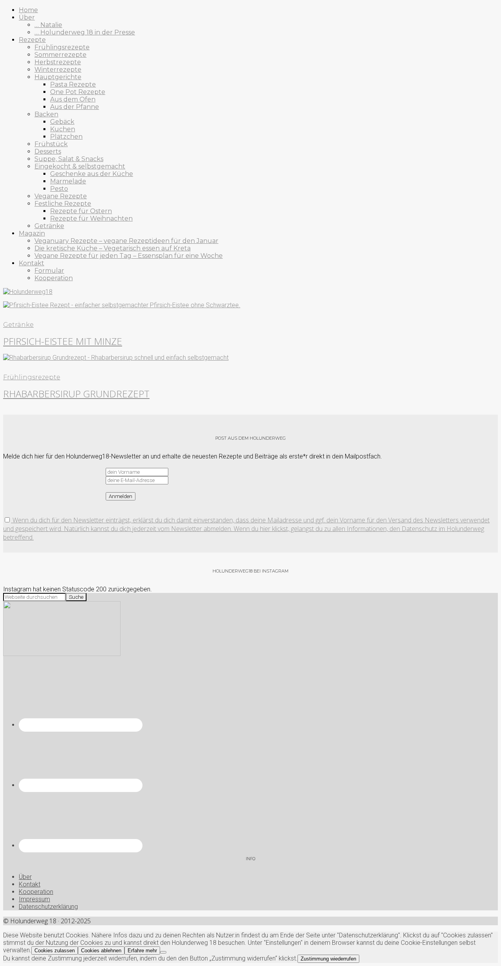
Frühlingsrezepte (31, 377)
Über (25, 877)
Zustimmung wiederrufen (328, 959)
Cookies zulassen (54, 950)
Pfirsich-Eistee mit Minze (62, 341)
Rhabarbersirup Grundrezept (76, 393)
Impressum (34, 899)
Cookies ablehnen (101, 950)
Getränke (18, 324)
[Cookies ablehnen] (163, 952)
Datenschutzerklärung (48, 906)
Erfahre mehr (142, 950)
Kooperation (36, 891)
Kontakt (29, 884)
